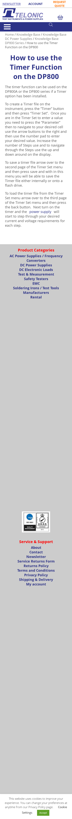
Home (9, 34)
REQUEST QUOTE (59, 4)
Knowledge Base (28, 34)
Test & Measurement (36, 274)
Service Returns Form (36, 561)
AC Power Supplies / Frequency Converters (36, 258)
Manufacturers (36, 292)
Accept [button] (43, 812)
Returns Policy (36, 565)
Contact (36, 552)
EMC (36, 283)
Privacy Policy (36, 575)
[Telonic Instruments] (36, 14)
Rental (36, 297)
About (36, 547)
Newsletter (36, 556)
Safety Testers (36, 278)
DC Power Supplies (36, 265)
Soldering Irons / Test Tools (36, 288)
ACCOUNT (35, 4)
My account (36, 584)
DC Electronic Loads (36, 269)
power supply (40, 211)
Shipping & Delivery (36, 579)
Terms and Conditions (36, 570)
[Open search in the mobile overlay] (58, 24)
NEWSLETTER (11, 4)
